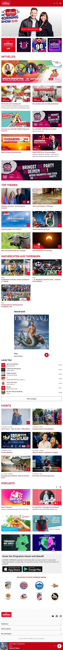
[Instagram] (61, 616)
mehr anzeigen (31, 399)
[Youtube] (53, 616)
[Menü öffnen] (60, 3)
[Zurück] (56, 487)
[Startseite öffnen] (5, 3)
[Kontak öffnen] (54, 3)
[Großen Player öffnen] (54, 646)
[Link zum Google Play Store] (32, 569)
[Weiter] (60, 487)
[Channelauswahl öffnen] (57, 3)
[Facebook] (57, 616)
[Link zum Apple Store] (12, 569)
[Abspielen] (59, 646)
